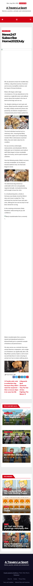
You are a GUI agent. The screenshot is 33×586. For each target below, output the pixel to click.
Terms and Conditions (8, 582)
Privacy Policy (22, 579)
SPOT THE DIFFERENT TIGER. (14, 510)
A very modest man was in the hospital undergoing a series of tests (16, 546)
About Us (10, 579)
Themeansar (16, 575)
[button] (30, 19)
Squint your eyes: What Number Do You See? (15, 435)
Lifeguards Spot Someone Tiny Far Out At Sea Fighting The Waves (24, 387)
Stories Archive (8, 413)
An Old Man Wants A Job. (16, 455)
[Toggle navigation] (17, 19)
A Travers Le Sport (16, 7)
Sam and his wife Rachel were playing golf (15, 416)
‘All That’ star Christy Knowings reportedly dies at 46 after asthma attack (16, 528)
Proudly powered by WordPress (11, 573)
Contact (15, 579)
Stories (6, 506)
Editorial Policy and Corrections (22, 582)
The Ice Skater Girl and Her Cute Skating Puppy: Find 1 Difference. (15, 493)
